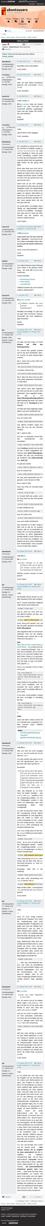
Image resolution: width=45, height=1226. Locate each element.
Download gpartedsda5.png (30, 733)
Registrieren (40, 4)
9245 (9, 104)
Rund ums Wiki (21, 37)
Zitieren (38, 61)
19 (9, 592)
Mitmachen (22, 24)
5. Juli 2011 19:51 (22, 295)
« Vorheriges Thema (22, 1201)
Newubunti (6, 61)
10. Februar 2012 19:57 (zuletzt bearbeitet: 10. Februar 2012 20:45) (28, 587)
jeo (3, 330)
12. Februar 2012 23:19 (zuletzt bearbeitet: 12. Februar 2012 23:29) (28, 1065)
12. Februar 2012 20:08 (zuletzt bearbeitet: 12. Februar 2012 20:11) (28, 903)
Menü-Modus (25, 282)
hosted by (4, 2)
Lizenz (3, 1216)
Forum (15, 19)
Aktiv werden (11, 37)
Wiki (22, 19)
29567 (10, 84)
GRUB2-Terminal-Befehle (26, 151)
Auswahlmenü (25, 284)
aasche (4, 261)
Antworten (7, 49)
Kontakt (8, 1216)
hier (24, 107)
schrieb (27, 300)
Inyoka (10, 1208)
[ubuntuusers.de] (14, 12)
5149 (9, 69)
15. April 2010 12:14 (23, 61)
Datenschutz (15, 1216)
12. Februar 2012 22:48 (24, 987)
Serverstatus (31, 1216)
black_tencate (24, 104)
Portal (8, 19)
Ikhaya (29, 19)
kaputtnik (5, 96)
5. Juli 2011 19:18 (22, 261)
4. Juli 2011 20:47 (22, 125)
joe (24, 556)
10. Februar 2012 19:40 (24, 551)
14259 (10, 268)
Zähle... (10, 337)
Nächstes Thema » (37, 1201)
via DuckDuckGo (38, 31)
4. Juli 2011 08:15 (22, 96)
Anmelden (32, 4)
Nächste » (38, 44)
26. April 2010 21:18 (23, 75)
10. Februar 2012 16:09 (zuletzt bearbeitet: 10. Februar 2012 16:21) (28, 332)
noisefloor (6, 75)
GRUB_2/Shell (31, 37)
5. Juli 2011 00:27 (22, 141)
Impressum (23, 1216)
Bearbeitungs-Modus (27, 279)
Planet (36, 19)
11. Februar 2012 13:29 (24, 743)
